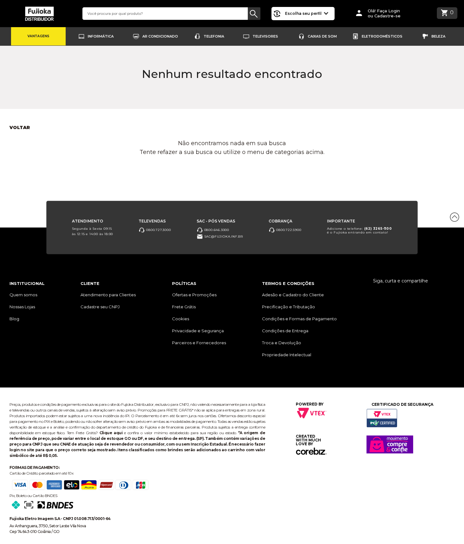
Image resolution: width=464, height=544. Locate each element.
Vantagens (38, 36)
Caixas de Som (322, 36)
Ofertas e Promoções (194, 294)
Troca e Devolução (281, 342)
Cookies (180, 318)
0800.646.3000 (216, 230)
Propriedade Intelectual (286, 354)
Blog (14, 318)
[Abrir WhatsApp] (15, 528)
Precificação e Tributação (288, 306)
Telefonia (214, 36)
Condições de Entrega (285, 330)
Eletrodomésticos (382, 36)
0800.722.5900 (288, 230)
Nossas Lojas (22, 306)
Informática (101, 36)
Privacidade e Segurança (198, 330)
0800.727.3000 (158, 230)
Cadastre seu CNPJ (100, 306)
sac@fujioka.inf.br (223, 236)
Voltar (19, 127)
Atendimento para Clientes (108, 294)
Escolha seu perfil (304, 13)
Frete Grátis (184, 306)
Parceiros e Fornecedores (199, 342)
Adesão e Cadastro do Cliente (293, 294)
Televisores (265, 36)
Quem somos (23, 294)
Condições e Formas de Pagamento (299, 318)
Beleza (438, 36)
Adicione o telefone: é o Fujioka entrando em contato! (359, 230)
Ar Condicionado (160, 36)
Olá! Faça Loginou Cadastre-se (384, 13)
